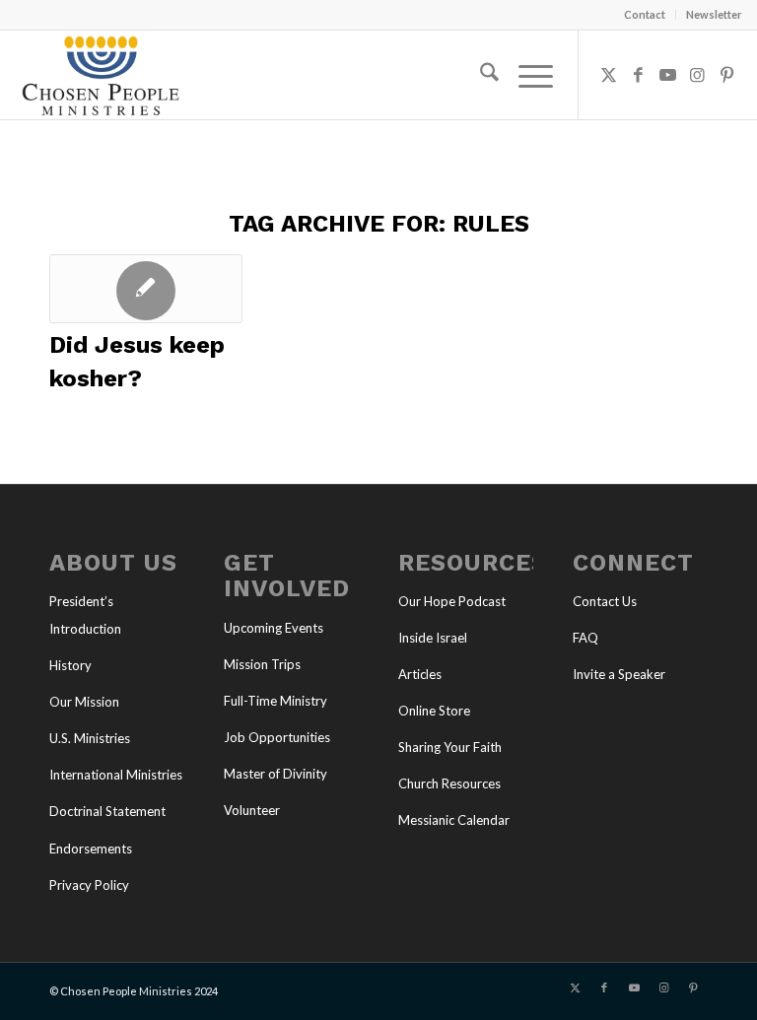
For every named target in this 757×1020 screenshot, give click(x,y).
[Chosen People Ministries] (100, 75)
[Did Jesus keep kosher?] (145, 288)
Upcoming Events (273, 628)
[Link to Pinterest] (727, 75)
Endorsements (90, 848)
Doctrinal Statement (107, 811)
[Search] (479, 75)
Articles (420, 674)
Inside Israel (432, 638)
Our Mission (84, 702)
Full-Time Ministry (275, 701)
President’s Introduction (85, 615)
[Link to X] (609, 75)
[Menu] (526, 75)
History (70, 665)
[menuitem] (645, 15)
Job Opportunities (277, 737)
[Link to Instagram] (698, 75)
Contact (644, 14)
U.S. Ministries (89, 738)
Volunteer (252, 810)
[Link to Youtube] (668, 75)
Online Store (434, 710)
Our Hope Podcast (452, 601)
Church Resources (449, 783)
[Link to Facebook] (639, 75)
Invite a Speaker (619, 674)
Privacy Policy (89, 885)
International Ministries (115, 774)
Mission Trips (262, 664)
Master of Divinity (275, 774)
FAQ (585, 638)
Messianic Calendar (454, 820)
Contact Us (605, 601)
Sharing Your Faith (450, 747)
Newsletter (714, 14)
